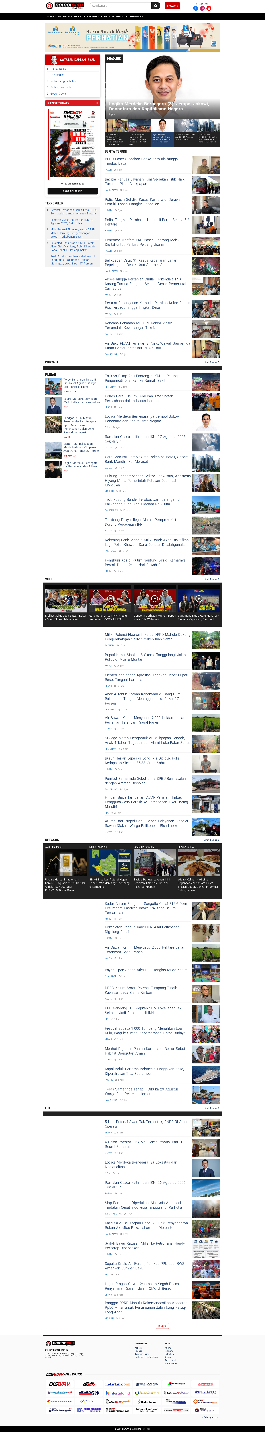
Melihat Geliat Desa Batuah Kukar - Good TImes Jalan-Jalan (65, 617)
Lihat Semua (211, 362)
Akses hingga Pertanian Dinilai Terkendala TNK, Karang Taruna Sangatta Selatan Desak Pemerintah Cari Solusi (146, 284)
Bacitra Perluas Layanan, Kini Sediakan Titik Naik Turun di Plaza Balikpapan (144, 182)
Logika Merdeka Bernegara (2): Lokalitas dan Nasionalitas (81, 400)
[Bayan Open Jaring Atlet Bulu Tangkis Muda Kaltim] (206, 973)
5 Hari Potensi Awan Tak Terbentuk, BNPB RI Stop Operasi (146, 1124)
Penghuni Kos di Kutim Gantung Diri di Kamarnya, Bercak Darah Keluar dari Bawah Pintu (145, 563)
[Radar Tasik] (118, 1384)
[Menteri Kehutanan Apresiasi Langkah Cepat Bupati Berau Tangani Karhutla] (206, 681)
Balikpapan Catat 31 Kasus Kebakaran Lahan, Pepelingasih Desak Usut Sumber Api (141, 263)
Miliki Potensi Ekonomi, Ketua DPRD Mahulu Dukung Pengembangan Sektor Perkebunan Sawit (71, 233)
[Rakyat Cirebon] (205, 1384)
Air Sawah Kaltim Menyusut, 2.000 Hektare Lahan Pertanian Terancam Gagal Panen (145, 720)
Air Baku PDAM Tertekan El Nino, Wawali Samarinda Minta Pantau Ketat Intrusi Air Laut (147, 346)
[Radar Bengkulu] (89, 1410)
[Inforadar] (118, 1393)
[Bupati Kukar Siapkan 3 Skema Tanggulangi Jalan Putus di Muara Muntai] (206, 661)
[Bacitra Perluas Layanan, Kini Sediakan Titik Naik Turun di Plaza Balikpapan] (206, 185)
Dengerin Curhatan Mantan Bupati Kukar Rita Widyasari (155, 617)
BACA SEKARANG (72, 191)
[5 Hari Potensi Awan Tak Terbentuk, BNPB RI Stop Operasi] (206, 1128)
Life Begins (55, 75)
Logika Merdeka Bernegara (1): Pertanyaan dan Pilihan (80, 465)
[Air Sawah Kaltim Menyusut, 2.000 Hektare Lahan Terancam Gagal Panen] (206, 953)
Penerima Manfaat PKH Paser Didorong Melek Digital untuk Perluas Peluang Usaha (142, 242)
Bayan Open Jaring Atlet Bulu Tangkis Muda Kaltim (146, 970)
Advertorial (118, 16)
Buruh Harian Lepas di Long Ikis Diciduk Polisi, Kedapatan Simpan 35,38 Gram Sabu (143, 761)
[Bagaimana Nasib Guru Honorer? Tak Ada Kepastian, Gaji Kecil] (199, 598)
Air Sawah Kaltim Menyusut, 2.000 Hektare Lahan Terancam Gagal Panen (145, 950)
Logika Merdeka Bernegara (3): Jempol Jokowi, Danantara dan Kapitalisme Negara (143, 419)
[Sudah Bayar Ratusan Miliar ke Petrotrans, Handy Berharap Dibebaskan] (206, 1249)
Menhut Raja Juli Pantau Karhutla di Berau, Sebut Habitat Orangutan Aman (145, 1051)
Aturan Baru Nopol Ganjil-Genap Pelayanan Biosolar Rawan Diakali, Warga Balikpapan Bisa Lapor (146, 823)
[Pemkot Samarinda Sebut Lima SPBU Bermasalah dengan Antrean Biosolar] (206, 784)
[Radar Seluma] (147, 1410)
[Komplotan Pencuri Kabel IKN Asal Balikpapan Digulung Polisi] (206, 933)
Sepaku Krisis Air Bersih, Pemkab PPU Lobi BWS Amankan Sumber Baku (144, 1266)
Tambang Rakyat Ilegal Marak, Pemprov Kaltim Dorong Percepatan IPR (143, 522)
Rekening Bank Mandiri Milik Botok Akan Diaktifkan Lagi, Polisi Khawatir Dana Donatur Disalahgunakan (71, 246)
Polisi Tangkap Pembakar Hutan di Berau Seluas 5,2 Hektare (147, 222)
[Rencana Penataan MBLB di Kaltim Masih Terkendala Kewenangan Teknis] (206, 329)
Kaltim (66, 16)
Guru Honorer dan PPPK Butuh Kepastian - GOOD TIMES (108, 617)
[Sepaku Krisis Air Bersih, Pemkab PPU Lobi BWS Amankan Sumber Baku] (206, 1269)
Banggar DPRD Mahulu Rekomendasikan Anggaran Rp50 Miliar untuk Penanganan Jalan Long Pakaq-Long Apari (80, 425)
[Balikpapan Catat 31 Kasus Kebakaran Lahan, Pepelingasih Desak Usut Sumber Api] (206, 266)
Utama (50, 16)
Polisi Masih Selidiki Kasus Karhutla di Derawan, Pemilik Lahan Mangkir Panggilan (144, 202)
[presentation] (218, 870)
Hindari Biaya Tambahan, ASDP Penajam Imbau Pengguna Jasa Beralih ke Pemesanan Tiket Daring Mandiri (146, 802)
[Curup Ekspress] (205, 1401)
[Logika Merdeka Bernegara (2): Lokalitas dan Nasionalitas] (53, 405)
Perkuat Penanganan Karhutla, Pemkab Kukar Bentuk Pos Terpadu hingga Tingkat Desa (147, 305)
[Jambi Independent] (60, 1393)
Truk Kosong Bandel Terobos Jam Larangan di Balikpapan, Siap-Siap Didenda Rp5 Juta (143, 502)
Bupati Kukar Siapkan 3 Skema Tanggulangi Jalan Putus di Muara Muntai (145, 657)
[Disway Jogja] (118, 1401)
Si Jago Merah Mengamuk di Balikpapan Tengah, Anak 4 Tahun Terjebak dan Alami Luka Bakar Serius (148, 740)
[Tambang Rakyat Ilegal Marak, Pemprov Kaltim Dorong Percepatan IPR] (206, 525)
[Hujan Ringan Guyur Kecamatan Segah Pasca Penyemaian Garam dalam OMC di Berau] (206, 1290)
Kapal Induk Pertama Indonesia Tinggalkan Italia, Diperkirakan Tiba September (144, 1071)
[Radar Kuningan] (60, 1401)
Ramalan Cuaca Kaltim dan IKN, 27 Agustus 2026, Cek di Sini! (70, 221)
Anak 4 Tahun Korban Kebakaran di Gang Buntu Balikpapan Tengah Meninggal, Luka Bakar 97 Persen (71, 260)
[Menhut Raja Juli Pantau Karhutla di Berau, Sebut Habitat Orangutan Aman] (206, 1054)
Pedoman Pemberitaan (146, 1357)
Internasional (136, 16)
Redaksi (138, 1351)
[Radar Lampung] (147, 1393)
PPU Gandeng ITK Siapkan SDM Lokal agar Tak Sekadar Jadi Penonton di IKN (143, 1011)
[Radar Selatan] (205, 1410)
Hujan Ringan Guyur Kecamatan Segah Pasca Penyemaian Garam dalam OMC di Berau (142, 1286)
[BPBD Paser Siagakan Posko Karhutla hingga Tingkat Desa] (206, 165)
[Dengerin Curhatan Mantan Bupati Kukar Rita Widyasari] (155, 598)
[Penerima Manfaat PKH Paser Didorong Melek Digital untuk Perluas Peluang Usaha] (206, 246)
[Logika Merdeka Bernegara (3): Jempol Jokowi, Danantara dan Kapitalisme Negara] (206, 422)
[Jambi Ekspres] (89, 1393)
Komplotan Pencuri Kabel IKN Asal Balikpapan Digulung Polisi (142, 930)
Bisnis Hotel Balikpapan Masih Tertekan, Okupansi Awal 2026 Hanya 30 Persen (81, 447)
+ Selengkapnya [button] (210, 1417)
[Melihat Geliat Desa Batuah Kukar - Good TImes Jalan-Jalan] (66, 598)
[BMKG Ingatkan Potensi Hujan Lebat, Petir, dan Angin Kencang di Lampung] (110, 862)
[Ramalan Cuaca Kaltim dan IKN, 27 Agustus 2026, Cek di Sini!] (206, 442)
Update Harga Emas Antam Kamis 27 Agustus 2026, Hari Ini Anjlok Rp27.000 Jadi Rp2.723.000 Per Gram (65, 885)
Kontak (138, 1348)
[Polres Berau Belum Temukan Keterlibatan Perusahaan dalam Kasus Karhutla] (206, 402)
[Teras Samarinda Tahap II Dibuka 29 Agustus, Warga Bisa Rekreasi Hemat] (53, 386)
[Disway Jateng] (176, 1393)
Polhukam (92, 16)
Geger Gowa (56, 93)
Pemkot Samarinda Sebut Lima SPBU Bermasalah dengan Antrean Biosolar (72, 212)
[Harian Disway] (89, 1384)
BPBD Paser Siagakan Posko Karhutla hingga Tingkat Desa (141, 161)
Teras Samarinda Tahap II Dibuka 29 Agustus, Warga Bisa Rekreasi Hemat (79, 383)
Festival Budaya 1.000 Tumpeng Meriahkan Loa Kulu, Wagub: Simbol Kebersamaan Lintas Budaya (145, 1031)
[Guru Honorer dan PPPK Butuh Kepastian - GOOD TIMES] (110, 598)
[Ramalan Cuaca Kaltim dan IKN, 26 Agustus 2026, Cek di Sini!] (206, 1188)
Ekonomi (78, 16)
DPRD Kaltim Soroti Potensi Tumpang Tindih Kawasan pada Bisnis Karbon (141, 990)
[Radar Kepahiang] (176, 1401)
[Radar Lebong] (118, 1410)
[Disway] (60, 1384)
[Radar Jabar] (147, 1401)
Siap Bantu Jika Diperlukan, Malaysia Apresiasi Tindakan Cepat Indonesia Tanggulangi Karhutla (143, 1205)
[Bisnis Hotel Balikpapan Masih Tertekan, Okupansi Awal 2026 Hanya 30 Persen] (53, 450)
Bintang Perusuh (59, 87)
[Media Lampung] (147, 1384)
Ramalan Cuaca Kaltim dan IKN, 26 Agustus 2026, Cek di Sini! (145, 1185)
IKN (59, 16)
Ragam (104, 16)
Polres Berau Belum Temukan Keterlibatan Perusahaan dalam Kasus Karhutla (139, 399)
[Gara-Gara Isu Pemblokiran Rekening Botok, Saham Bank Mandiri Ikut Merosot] (206, 463)
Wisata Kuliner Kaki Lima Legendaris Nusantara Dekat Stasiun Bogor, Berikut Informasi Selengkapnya (198, 885)
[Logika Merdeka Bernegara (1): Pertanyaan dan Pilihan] (53, 469)
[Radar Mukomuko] (60, 1410)
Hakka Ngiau (56, 69)
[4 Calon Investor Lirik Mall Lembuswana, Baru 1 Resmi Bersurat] (206, 1148)
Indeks (162, 1326)
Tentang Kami (142, 1354)
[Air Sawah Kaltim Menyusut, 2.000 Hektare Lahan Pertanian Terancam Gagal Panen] (206, 723)
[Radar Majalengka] (89, 1401)
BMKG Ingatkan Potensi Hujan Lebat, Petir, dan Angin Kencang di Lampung (109, 883)
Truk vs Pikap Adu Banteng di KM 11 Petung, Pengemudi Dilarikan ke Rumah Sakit (142, 378)
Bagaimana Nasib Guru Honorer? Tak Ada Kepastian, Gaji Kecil (198, 617)
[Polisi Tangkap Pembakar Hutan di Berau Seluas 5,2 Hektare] (206, 225)
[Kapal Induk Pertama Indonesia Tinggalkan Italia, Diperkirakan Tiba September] (206, 1075)
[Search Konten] (155, 6)
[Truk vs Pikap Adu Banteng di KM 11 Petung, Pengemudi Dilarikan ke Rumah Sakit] (206, 382)
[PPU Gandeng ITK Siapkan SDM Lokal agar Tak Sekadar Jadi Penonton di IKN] (206, 1014)
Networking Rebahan (62, 81)
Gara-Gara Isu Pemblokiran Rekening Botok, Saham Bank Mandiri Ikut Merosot (146, 459)
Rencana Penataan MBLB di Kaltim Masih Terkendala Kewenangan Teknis (138, 325)
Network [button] (172, 6)
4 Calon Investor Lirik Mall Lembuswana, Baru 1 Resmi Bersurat (143, 1144)
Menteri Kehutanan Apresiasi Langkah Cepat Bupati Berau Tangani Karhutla (146, 677)
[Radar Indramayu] (176, 1384)
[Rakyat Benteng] (176, 1410)
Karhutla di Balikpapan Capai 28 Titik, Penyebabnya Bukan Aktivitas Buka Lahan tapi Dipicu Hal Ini (146, 1225)
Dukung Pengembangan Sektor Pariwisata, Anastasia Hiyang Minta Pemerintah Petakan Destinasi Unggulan (148, 481)
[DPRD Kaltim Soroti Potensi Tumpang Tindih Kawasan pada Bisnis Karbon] (206, 994)
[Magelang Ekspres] (205, 1393)
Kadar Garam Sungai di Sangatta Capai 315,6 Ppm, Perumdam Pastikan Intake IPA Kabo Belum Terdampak (146, 908)
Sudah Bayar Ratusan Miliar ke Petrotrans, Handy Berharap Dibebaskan (145, 1246)
